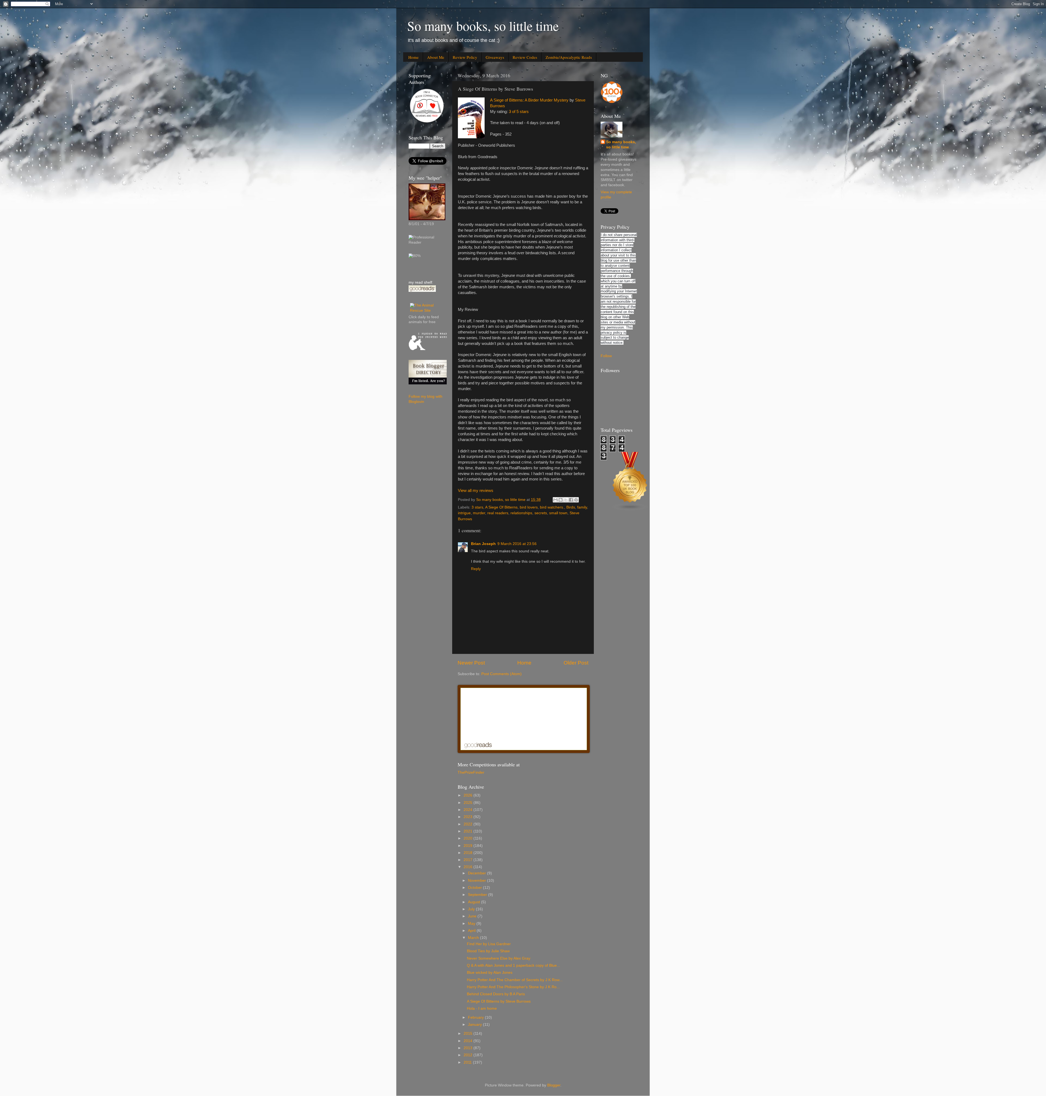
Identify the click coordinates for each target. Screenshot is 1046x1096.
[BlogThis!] (560, 500)
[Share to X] (565, 500)
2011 (468, 1062)
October (475, 888)
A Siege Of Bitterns (501, 507)
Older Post (576, 663)
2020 (468, 838)
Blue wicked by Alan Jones (489, 973)
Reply (476, 569)
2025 (468, 803)
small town (558, 513)
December (477, 873)
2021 (468, 831)
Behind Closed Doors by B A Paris (496, 994)
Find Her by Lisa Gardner (489, 944)
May (472, 924)
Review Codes (525, 57)
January (475, 1024)
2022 (468, 824)
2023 (468, 817)
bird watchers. (552, 507)
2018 (468, 853)
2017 (468, 860)
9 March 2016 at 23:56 (517, 544)
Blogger (553, 1085)
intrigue (464, 513)
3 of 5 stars (519, 111)
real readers (497, 513)
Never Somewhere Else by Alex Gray (498, 958)
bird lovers (529, 507)
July (472, 909)
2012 (468, 1055)
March (474, 938)
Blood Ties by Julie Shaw (488, 951)
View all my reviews (475, 490)
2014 (468, 1041)
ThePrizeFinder (471, 772)
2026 (468, 795)
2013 (468, 1048)
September (478, 895)
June (473, 916)
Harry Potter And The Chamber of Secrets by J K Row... (514, 980)
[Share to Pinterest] (576, 500)
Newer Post (471, 663)
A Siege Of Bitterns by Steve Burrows (499, 1001)
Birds (570, 507)
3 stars (477, 507)
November (477, 880)
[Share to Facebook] (571, 500)
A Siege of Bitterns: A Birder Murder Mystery (529, 100)
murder (479, 513)
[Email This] (555, 500)
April (472, 931)
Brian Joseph (483, 544)
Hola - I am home (482, 1008)
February (476, 1017)
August (474, 902)
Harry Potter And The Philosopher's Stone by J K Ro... (513, 987)
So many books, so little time (483, 25)
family (582, 507)
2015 (468, 1033)
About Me (435, 57)
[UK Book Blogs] (630, 509)
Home (413, 57)
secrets (540, 513)
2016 (468, 867)
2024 (468, 810)
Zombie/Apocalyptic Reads (569, 57)
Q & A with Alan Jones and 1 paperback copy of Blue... (513, 965)
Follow (606, 356)
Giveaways (495, 57)
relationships (521, 513)
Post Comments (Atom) (501, 674)
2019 (468, 846)
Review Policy (465, 57)
